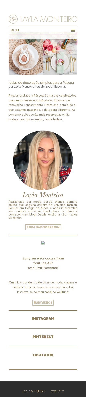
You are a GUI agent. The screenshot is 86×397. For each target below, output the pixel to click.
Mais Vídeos (43, 302)
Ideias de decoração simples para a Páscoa (41, 83)
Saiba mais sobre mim (43, 227)
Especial (60, 86)
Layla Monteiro (24, 86)
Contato (57, 391)
